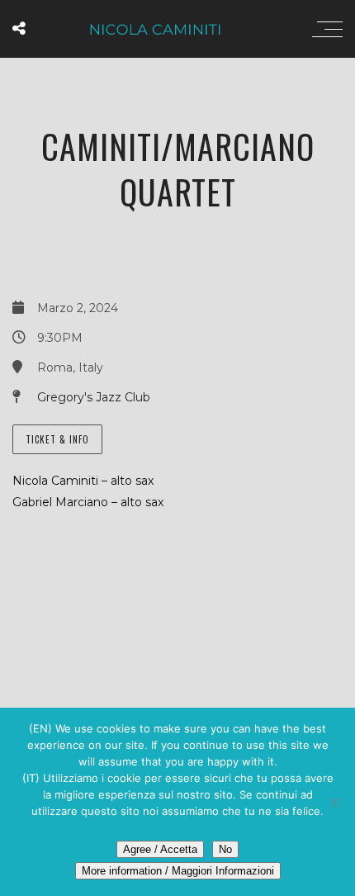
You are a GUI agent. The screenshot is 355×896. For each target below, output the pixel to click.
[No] (334, 802)
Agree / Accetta (160, 849)
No (225, 849)
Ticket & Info (57, 439)
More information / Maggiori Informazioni (178, 871)
